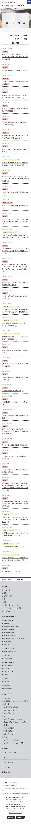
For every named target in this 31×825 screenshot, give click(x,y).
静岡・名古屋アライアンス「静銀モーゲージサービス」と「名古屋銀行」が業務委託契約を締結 (15, 431)
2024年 (25, 35)
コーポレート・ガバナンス (10, 605)
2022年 (25, 39)
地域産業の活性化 (8, 728)
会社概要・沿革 (7, 596)
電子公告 (6, 681)
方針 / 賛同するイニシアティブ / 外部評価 (15, 701)
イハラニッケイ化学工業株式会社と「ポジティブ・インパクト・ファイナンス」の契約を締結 (15, 56)
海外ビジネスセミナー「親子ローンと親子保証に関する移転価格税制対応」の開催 (15, 220)
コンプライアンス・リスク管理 (11, 608)
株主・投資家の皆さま (9, 617)
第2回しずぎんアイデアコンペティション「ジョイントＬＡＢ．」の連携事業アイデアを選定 (15, 178)
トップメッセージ (7, 590)
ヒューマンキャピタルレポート (13, 710)
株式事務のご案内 (8, 671)
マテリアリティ (7, 698)
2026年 (9, 35)
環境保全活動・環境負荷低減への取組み (15, 722)
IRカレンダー (7, 641)
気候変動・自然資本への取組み (13, 719)
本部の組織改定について (9, 571)
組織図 (4, 602)
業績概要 (6, 623)
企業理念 (5, 593)
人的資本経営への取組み (11, 707)
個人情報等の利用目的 (10, 785)
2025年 (17, 35)
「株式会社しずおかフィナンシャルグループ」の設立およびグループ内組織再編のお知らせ (15, 519)
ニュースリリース (7, 762)
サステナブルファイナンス (10, 713)
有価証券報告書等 (8, 632)
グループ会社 (6, 611)
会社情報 (5, 586)
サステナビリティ (7, 694)
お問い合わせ (6, 772)
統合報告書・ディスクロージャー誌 (14, 638)
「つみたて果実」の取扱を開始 (11, 391)
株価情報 (6, 668)
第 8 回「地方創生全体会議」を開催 (13, 445)
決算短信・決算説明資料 (11, 626)
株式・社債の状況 (8, 665)
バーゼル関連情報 (8, 629)
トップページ (7, 6)
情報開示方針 (7, 688)
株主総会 (6, 674)
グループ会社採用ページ (9, 752)
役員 (3, 599)
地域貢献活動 (7, 731)
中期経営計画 (7, 658)
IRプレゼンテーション (10, 635)
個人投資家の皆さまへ (10, 651)
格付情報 (6, 644)
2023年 (17, 39)
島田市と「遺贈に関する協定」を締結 (13, 70)
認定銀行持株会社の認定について (12, 546)
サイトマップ (6, 767)
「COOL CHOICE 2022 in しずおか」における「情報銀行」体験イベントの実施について (15, 250)
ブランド (5, 757)
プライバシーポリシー (10, 782)
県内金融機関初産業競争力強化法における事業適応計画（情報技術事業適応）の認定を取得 (15, 503)
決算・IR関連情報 (7, 620)
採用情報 (5, 749)
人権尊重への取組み (9, 734)
